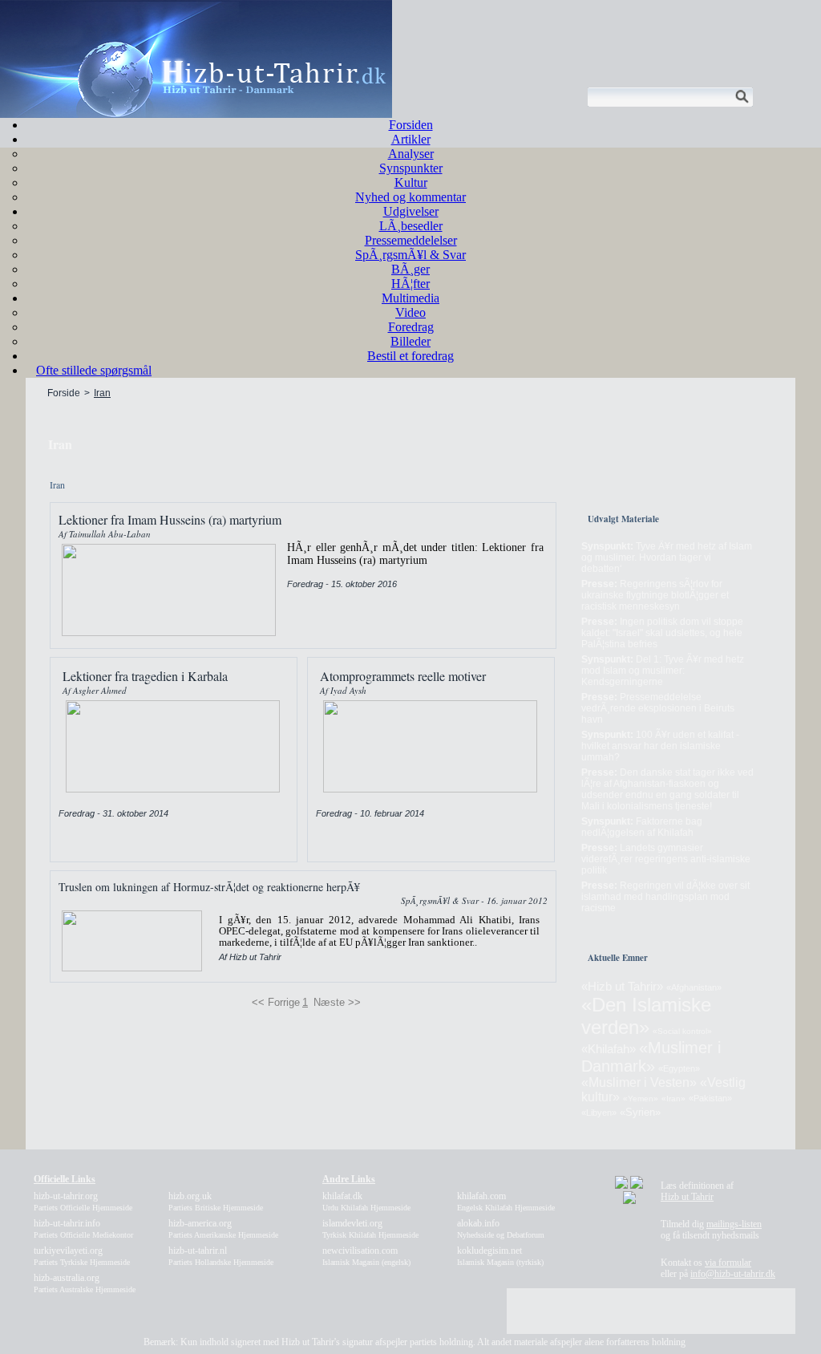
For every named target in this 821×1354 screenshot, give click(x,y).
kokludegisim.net (500, 1256)
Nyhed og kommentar (410, 197)
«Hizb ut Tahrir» (622, 986)
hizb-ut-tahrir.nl (220, 1256)
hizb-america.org (223, 1228)
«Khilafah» (608, 1049)
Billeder (410, 341)
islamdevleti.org (370, 1228)
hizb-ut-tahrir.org (83, 1201)
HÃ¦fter (410, 283)
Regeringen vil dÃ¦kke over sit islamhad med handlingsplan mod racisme (665, 897)
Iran (102, 393)
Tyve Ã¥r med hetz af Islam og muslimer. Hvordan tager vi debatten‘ (666, 557)
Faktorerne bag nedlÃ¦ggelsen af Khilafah (641, 827)
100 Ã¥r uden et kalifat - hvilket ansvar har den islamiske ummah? (660, 746)
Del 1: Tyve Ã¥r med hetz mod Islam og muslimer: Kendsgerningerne (662, 670)
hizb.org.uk (215, 1201)
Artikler (411, 139)
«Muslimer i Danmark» (651, 1057)
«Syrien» (640, 1112)
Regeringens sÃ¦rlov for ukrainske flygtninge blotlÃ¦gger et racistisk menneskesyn (655, 595)
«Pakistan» (710, 1098)
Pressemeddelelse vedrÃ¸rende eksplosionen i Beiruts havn (657, 708)
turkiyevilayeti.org (82, 1256)
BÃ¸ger (410, 269)
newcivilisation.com (366, 1256)
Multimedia (410, 298)
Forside (63, 393)
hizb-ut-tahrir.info (83, 1228)
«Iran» (673, 1098)
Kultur (410, 182)
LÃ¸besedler (411, 226)
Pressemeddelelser (411, 240)
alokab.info (500, 1228)
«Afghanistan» (694, 987)
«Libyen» (599, 1112)
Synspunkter (411, 168)
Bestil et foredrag (410, 356)
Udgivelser (411, 211)
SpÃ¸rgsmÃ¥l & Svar (410, 254)
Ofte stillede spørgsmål (94, 370)
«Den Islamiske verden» (646, 1016)
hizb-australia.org (84, 1283)
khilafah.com (506, 1201)
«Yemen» (640, 1098)
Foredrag (411, 327)
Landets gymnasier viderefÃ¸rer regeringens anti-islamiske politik (665, 859)
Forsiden (411, 125)
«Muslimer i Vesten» (639, 1082)
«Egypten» (679, 1068)
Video (410, 312)
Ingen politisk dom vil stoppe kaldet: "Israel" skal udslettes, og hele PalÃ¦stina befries (662, 633)
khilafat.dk (366, 1201)
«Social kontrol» (682, 1031)
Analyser (411, 153)
